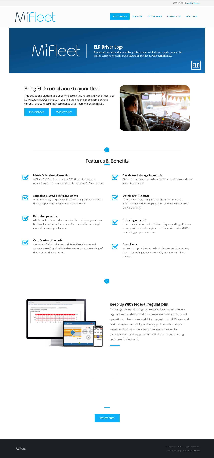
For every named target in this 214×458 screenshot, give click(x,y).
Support (137, 16)
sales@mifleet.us (193, 3)
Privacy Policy (173, 450)
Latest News (155, 16)
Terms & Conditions (191, 450)
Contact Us (173, 16)
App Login (191, 16)
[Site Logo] (35, 16)
